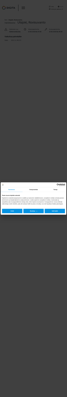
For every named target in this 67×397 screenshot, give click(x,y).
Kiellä (12, 211)
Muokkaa (32, 211)
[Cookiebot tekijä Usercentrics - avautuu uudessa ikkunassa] (58, 185)
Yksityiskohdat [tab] (33, 189)
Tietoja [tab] (55, 189)
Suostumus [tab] (11, 189)
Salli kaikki (55, 211)
